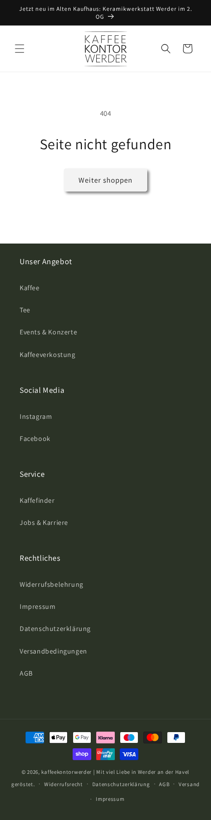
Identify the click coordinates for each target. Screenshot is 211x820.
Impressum (37, 606)
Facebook (35, 438)
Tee (25, 309)
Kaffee (30, 287)
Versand (189, 784)
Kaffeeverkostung (48, 354)
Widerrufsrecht (63, 784)
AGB (26, 673)
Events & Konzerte (48, 332)
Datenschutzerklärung (55, 628)
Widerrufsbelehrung (51, 584)
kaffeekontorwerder (66, 771)
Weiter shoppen (105, 180)
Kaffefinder (37, 500)
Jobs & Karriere (44, 522)
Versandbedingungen (53, 651)
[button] (19, 48)
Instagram (36, 416)
